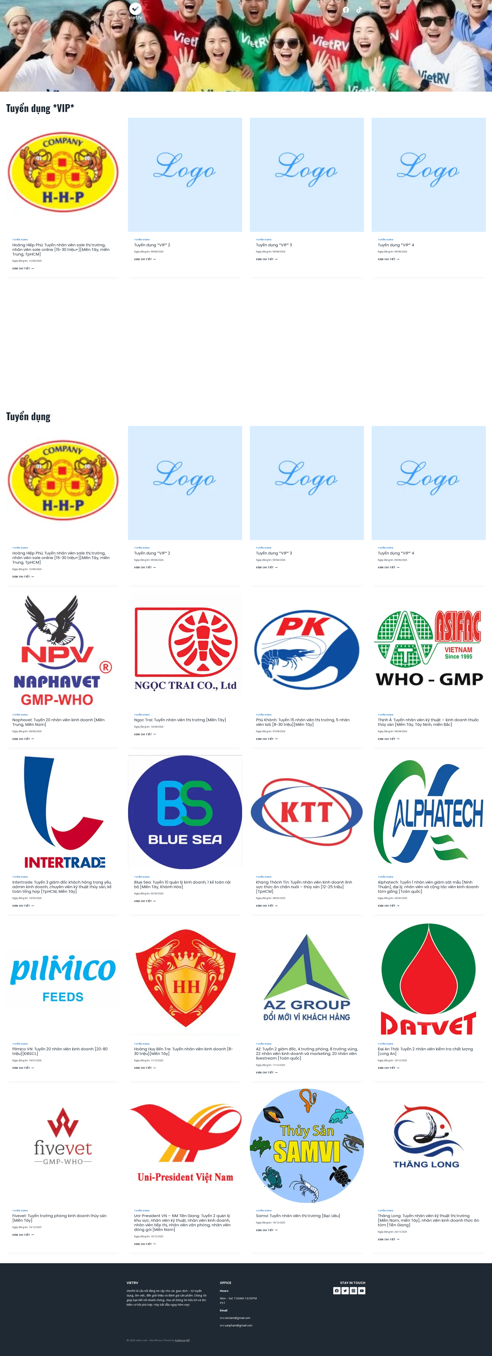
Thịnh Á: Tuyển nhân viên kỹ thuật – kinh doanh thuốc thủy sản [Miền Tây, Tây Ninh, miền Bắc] (428, 722)
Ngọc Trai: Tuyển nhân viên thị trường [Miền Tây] (180, 720)
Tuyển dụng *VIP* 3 (274, 245)
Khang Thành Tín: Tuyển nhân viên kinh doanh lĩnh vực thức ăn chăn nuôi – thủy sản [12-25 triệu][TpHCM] (304, 887)
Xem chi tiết (22, 268)
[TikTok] (359, 10)
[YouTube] (361, 1290)
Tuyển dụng (20, 239)
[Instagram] (353, 1290)
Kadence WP (182, 1340)
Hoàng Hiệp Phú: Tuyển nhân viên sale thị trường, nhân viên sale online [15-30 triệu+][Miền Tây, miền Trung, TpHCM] (61, 249)
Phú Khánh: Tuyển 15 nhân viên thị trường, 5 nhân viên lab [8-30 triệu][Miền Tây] (303, 722)
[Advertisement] (243, 343)
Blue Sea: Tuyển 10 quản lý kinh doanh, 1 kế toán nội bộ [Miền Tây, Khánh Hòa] (182, 885)
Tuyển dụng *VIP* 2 (152, 245)
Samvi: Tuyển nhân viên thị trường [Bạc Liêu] (298, 1215)
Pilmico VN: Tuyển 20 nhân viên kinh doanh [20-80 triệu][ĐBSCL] (60, 1051)
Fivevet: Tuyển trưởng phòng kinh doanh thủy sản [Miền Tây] (59, 1218)
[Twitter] (345, 1290)
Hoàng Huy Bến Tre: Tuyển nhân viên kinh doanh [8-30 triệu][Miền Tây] (183, 1051)
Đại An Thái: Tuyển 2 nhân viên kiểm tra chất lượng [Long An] (425, 1051)
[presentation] (63, 175)
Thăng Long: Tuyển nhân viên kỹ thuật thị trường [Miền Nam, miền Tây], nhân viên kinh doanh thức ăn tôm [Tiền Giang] (428, 1220)
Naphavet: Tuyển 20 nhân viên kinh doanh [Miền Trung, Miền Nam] (58, 722)
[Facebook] (346, 10)
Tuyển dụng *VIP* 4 (396, 245)
